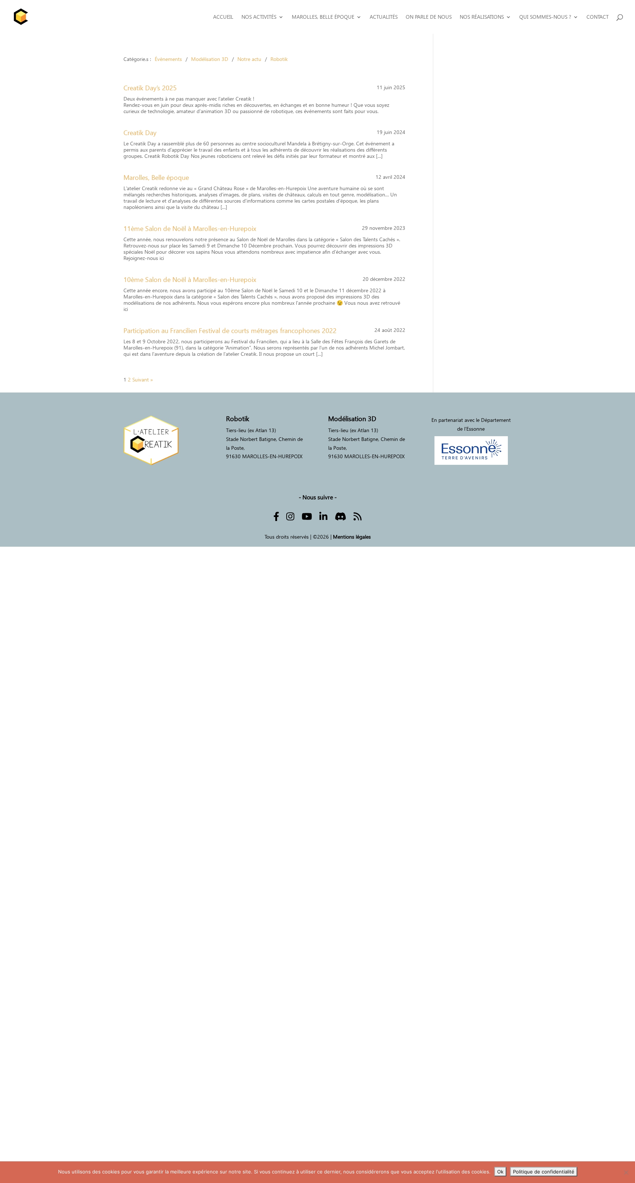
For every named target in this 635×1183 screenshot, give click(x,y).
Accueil (223, 17)
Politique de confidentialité (543, 1172)
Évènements (168, 59)
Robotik (279, 59)
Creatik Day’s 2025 (150, 88)
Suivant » (142, 379)
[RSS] (358, 516)
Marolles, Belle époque (156, 177)
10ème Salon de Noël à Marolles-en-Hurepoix (189, 279)
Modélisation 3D (209, 59)
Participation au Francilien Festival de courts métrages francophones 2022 (230, 330)
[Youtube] (307, 516)
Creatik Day (140, 133)
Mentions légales (352, 536)
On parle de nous (429, 17)
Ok (500, 1172)
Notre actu (249, 59)
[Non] (625, 1172)
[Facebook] (276, 516)
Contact (597, 17)
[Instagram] (290, 516)
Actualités (384, 17)
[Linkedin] (323, 516)
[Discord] (340, 516)
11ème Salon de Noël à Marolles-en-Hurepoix (189, 228)
